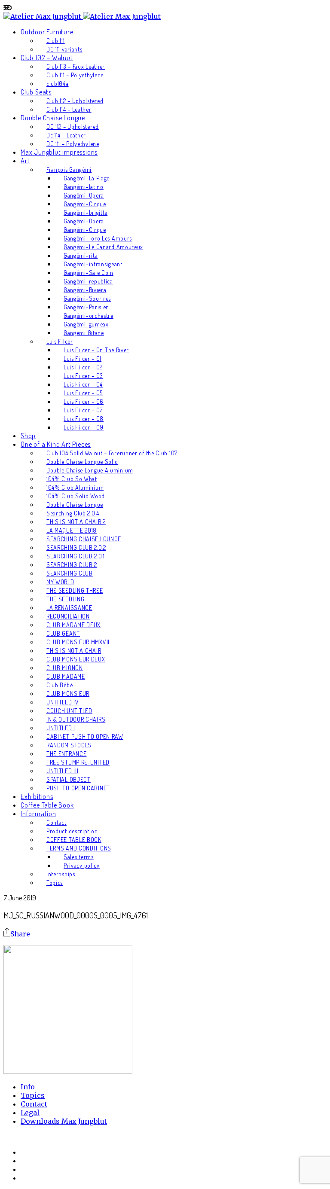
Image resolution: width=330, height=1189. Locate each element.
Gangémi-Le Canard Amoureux (103, 246)
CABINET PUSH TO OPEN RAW (84, 736)
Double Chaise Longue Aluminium (89, 470)
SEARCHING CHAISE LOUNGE (83, 539)
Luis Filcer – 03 (83, 375)
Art (25, 160)
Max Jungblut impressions (59, 152)
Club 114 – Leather (69, 109)
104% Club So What (71, 478)
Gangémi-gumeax (86, 324)
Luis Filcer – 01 (82, 358)
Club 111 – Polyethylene (75, 75)
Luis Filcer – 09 (84, 427)
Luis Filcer (59, 341)
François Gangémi (69, 169)
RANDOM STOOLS (69, 745)
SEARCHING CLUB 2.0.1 (75, 556)
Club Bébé (59, 685)
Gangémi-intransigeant (93, 264)
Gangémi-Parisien (86, 307)
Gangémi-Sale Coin (88, 272)
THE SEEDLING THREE (74, 590)
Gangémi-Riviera (85, 289)
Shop (28, 435)
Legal (30, 1112)
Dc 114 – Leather (66, 135)
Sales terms (79, 856)
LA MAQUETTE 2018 (71, 530)
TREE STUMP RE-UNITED (78, 762)
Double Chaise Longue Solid (82, 461)
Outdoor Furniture (47, 31)
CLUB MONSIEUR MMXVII (78, 642)
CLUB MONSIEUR (67, 693)
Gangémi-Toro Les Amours (98, 238)
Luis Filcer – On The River (96, 350)
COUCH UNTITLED (69, 710)
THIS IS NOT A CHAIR (73, 650)
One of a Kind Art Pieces (56, 444)
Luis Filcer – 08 (84, 418)
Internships (60, 874)
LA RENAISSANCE (69, 607)
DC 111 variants (64, 49)
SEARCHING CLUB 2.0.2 (76, 547)
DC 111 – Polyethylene (72, 143)
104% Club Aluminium (75, 487)
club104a (57, 83)
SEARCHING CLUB (69, 573)
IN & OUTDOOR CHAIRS (75, 719)
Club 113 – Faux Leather (75, 66)
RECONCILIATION (68, 616)
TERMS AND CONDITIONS (78, 848)
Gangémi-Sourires (87, 298)
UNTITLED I (60, 728)
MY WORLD (60, 581)
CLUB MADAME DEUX (73, 624)
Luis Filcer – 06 (84, 401)
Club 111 (55, 40)
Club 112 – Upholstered (74, 100)
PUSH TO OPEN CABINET (78, 788)
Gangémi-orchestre (88, 315)
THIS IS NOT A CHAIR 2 (76, 521)
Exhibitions (37, 796)
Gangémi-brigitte (85, 212)
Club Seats (36, 92)
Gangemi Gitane (84, 332)
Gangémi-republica (88, 281)
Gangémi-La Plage (87, 178)
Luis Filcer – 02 (83, 367)
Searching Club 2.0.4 (72, 513)
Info (28, 1086)
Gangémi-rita (81, 255)
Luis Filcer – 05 (83, 392)
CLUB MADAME (65, 676)
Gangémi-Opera (84, 195)
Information (38, 813)
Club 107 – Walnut (47, 57)
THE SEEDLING (65, 599)
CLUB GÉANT (63, 633)
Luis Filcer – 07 (83, 410)
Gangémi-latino (84, 186)
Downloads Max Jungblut (64, 1121)
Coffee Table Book (47, 805)
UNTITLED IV (62, 702)
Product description (72, 831)
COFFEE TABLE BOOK (73, 839)
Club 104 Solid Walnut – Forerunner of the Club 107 (111, 453)
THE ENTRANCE (66, 753)
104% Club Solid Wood (75, 496)
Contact (56, 822)
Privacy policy (82, 865)
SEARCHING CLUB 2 (71, 564)
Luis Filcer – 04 (83, 384)
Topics (54, 882)
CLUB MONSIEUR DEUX (75, 659)
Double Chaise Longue (53, 117)
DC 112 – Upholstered (72, 126)
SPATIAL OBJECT (68, 779)
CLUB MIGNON (64, 667)
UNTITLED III (62, 770)
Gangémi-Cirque (85, 203)
